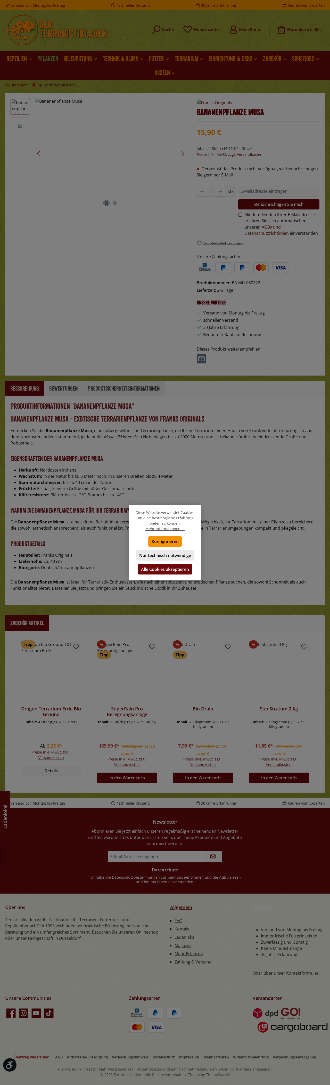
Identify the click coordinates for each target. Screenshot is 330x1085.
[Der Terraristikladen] (34, 85)
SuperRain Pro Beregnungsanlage (127, 711)
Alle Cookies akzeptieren (165, 569)
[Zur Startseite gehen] (56, 29)
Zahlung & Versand (193, 962)
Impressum (189, 1057)
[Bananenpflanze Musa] (110, 153)
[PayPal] (223, 267)
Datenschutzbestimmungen (136, 877)
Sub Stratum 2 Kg (279, 709)
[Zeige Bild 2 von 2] (115, 203)
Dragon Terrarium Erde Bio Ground (51, 711)
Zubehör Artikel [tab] (27, 622)
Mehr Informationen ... (165, 528)
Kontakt (182, 929)
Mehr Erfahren (189, 954)
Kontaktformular (302, 973)
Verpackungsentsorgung (294, 1057)
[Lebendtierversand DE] (291, 1013)
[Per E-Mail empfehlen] (201, 358)
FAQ (178, 921)
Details (51, 771)
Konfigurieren (165, 541)
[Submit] (213, 856)
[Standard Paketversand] (265, 1013)
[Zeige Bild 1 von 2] (106, 203)
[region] (98, 153)
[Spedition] (290, 1027)
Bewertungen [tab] (63, 388)
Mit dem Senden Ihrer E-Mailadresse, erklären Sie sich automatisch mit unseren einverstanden (281, 224)
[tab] (24, 388)
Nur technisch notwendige (165, 555)
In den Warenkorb (127, 778)
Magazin (183, 945)
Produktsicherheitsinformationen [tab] (124, 388)
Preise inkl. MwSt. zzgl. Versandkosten (229, 154)
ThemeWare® (218, 1074)
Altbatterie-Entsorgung (87, 1057)
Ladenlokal (185, 937)
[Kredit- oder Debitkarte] (270, 267)
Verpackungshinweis (130, 1057)
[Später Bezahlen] (242, 267)
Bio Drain (203, 709)
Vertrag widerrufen (33, 1057)
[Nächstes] (182, 153)
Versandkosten (149, 1069)
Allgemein (181, 907)
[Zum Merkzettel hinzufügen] (76, 646)
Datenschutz (164, 1057)
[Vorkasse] (205, 267)
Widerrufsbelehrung (251, 1057)
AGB (222, 877)
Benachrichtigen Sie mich (278, 204)
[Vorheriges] (39, 153)
